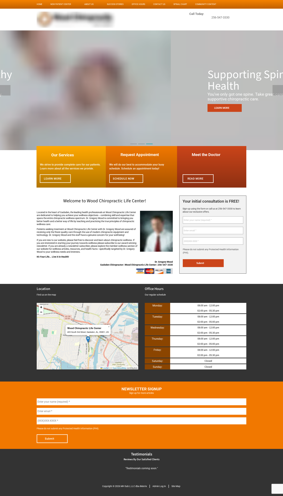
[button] (88, 339)
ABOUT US (89, 4)
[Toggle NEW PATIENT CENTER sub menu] (74, 4)
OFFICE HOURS (138, 4)
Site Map (175, 486)
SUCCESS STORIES (115, 4)
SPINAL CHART (180, 4)
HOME (39, 4)
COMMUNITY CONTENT (205, 4)
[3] (149, 147)
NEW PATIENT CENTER (60, 4)
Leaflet (105, 367)
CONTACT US (159, 4)
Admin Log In (159, 486)
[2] (141, 147)
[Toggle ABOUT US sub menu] (97, 4)
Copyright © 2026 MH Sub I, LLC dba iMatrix (124, 486)
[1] (133, 147)
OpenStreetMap (119, 367)
